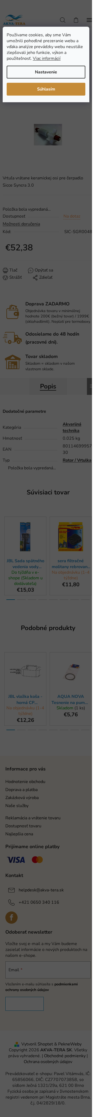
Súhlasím (46, 89)
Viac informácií (47, 58)
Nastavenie (46, 72)
